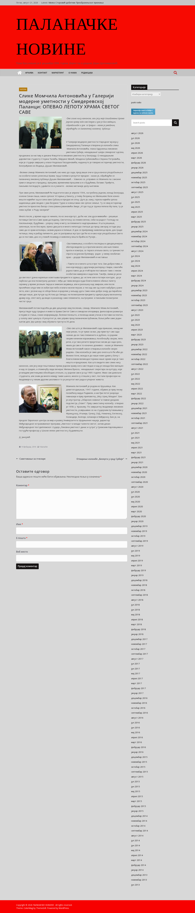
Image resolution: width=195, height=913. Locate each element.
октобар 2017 (138, 648)
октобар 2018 (138, 590)
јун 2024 (135, 260)
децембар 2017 (139, 639)
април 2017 (137, 678)
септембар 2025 (139, 187)
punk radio (136, 102)
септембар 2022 (139, 364)
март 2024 (136, 275)
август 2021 (137, 427)
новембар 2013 (139, 879)
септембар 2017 (139, 653)
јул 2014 (135, 840)
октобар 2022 (138, 359)
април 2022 (137, 388)
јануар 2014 (137, 869)
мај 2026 (135, 147)
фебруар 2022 (138, 398)
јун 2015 (135, 786)
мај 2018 (135, 614)
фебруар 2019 (138, 570)
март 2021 (136, 452)
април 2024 (137, 270)
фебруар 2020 (138, 516)
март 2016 (136, 742)
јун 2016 (135, 727)
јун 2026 (135, 143)
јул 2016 (135, 722)
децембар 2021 (139, 408)
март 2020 (136, 511)
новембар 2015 (139, 761)
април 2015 (137, 796)
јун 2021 (135, 437)
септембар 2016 (139, 712)
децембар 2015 (139, 757)
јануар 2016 (137, 752)
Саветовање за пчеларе (32, 458)
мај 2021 (135, 442)
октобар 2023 (138, 300)
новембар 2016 (139, 702)
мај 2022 (135, 383)
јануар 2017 (137, 693)
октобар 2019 (138, 535)
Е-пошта (21, 538)
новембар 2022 (139, 354)
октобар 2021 (138, 418)
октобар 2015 (138, 766)
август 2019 (137, 545)
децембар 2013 (139, 874)
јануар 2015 (137, 810)
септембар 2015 (139, 771)
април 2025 (137, 211)
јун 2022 (135, 378)
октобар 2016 (138, 707)
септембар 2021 (139, 423)
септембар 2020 (139, 481)
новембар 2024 (139, 236)
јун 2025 (135, 201)
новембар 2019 (139, 531)
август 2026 (137, 133)
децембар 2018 (139, 580)
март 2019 (136, 565)
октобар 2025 (138, 182)
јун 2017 (135, 668)
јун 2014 (135, 845)
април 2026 (137, 152)
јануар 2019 (137, 575)
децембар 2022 (139, 349)
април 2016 (137, 737)
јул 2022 (135, 373)
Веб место (22, 551)
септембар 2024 (139, 246)
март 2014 (136, 860)
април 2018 (137, 619)
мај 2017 (135, 673)
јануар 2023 (137, 344)
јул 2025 (135, 197)
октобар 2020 (138, 477)
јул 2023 (135, 314)
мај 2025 (135, 206)
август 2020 (137, 486)
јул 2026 (135, 138)
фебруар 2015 (138, 806)
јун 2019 (135, 550)
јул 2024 (135, 256)
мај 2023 (135, 324)
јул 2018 (135, 604)
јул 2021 (135, 432)
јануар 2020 (137, 521)
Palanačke (44, 447)
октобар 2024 (138, 241)
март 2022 (136, 393)
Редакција (87, 72)
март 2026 (136, 157)
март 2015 (136, 801)
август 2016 (137, 717)
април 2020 (137, 506)
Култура (23, 89)
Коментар (22, 485)
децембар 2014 (139, 815)
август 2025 (137, 192)
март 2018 (136, 624)
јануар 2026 (137, 167)
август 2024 (137, 251)
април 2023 (137, 329)
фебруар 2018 (138, 629)
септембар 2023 (139, 305)
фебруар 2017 (138, 688)
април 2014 (137, 855)
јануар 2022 (137, 403)
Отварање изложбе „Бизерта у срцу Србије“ (100, 458)
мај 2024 (135, 265)
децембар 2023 (139, 290)
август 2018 (137, 599)
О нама (73, 72)
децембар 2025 (139, 172)
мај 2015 (135, 791)
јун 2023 (135, 319)
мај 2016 (135, 732)
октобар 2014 (138, 825)
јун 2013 (135, 884)
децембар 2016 (139, 698)
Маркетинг (58, 72)
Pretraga (175, 122)
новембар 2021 (139, 413)
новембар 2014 (139, 820)
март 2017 (136, 683)
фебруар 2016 (138, 747)
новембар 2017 (139, 644)
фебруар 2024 (138, 280)
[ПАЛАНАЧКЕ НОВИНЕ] (19, 72)
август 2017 (137, 658)
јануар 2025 (137, 226)
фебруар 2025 (138, 221)
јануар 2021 (137, 462)
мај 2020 (135, 501)
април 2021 (137, 447)
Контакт (42, 72)
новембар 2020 (139, 472)
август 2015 (137, 776)
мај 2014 (135, 850)
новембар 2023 (139, 295)
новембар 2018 (139, 585)
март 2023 (136, 334)
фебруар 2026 (138, 162)
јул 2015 (135, 781)
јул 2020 (135, 491)
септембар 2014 (139, 830)
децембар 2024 (139, 231)
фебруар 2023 (138, 339)
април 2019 (137, 560)
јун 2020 (135, 496)
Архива (29, 72)
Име (19, 524)
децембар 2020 (139, 467)
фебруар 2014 (138, 865)
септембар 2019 (139, 540)
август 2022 (137, 368)
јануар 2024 (137, 285)
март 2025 (136, 216)
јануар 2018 (137, 634)
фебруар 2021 (138, 457)
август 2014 (137, 835)
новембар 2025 (139, 177)
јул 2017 (135, 663)
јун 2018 (135, 609)
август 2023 (137, 310)
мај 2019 (135, 555)
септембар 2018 (139, 594)
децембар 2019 (139, 526)
